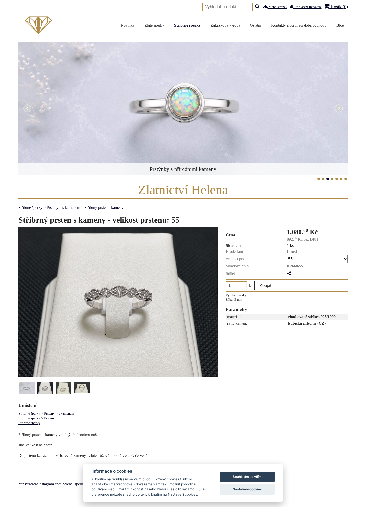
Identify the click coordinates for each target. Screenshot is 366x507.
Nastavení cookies (247, 489)
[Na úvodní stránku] (39, 25)
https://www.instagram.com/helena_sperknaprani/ (57, 484)
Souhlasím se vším (247, 477)
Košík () (338, 6)
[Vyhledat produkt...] (257, 7)
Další (339, 108)
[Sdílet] (289, 273)
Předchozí (27, 108)
